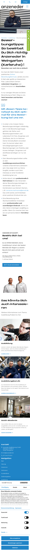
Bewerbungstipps (21, 38)
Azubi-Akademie (9, 420)
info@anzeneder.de (16, 2)
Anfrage (25, 1)
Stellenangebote (5, 476)
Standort (4, 2)
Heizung (3, 464)
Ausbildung (11, 38)
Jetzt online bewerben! (11, 265)
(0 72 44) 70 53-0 (10, 2)
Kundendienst (5, 473)
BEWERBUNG (28, 45)
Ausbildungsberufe (10, 381)
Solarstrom (4, 467)
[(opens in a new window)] (28, 31)
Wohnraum (4, 470)
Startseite (4, 38)
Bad (2, 461)
